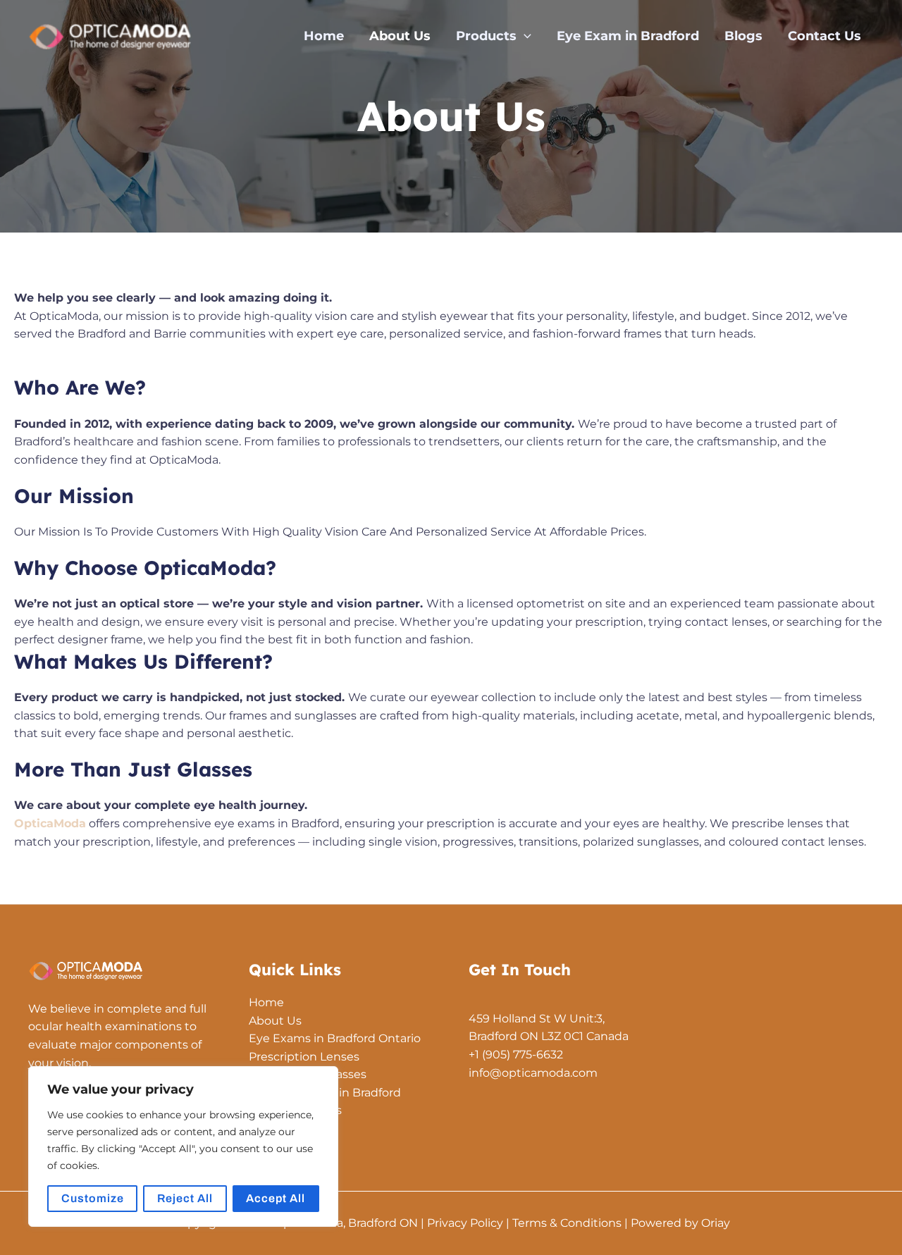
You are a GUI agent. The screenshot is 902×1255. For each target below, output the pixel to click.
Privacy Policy (465, 1223)
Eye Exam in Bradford (628, 36)
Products (486, 36)
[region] (183, 1146)
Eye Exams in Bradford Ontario (335, 1038)
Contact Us (824, 36)
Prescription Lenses (304, 1056)
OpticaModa (50, 823)
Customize (92, 1198)
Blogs (743, 36)
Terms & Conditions (567, 1223)
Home (324, 36)
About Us (400, 36)
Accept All (275, 1198)
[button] (524, 36)
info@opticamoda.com (533, 1073)
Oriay (715, 1223)
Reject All (185, 1198)
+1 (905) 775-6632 (516, 1054)
